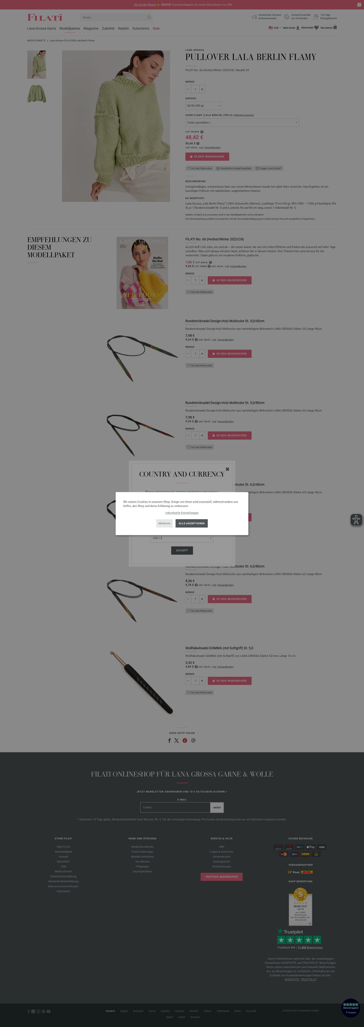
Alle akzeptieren (192, 523)
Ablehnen (164, 523)
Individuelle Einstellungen (182, 512)
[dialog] (182, 513)
